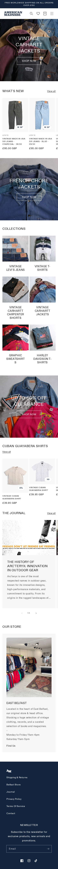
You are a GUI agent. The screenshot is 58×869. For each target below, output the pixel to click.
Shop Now (29, 61)
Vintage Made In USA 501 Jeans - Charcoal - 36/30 (13, 141)
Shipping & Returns (17, 777)
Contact (10, 813)
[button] (51, 13)
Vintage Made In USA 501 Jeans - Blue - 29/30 (40, 141)
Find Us (10, 745)
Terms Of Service (15, 806)
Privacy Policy (13, 799)
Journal (10, 791)
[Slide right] (36, 613)
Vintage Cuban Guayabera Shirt (11, 497)
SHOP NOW (29, 197)
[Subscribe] (48, 848)
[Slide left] (21, 613)
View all (51, 91)
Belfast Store (13, 784)
